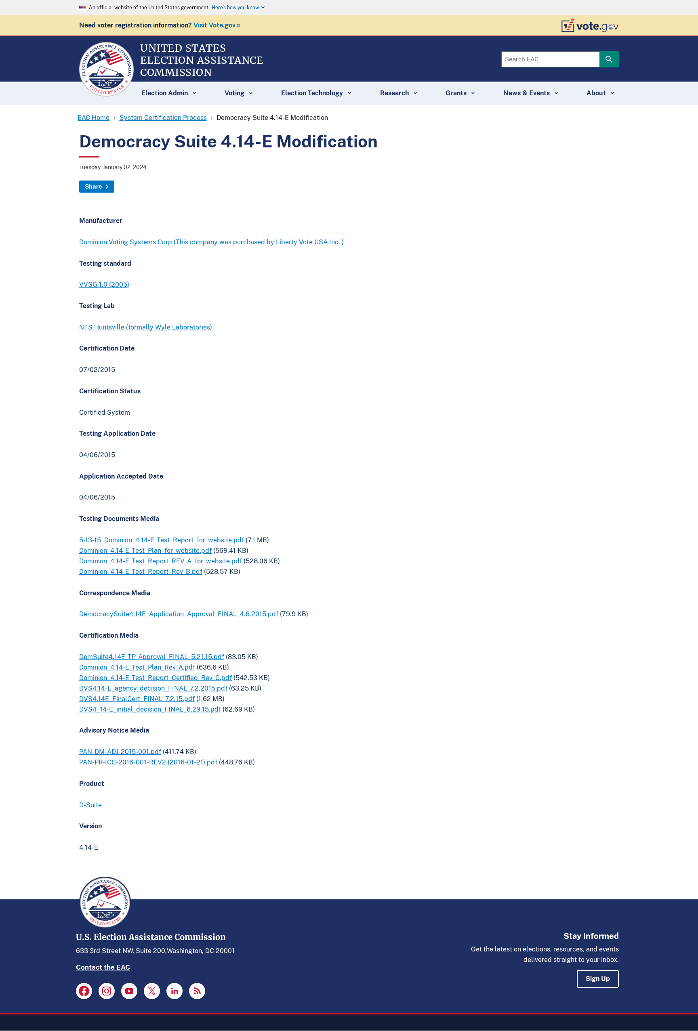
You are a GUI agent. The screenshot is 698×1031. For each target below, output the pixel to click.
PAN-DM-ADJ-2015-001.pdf (120, 752)
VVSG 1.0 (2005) (104, 284)
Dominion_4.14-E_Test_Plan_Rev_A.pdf (137, 667)
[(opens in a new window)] (84, 991)
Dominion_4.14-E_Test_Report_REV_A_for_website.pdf (160, 561)
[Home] (106, 93)
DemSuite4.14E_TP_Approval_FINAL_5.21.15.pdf (151, 657)
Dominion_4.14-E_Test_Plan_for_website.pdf (145, 550)
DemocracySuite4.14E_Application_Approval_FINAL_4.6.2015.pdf (178, 614)
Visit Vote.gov (214, 25)
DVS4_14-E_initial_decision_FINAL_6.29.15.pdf (150, 709)
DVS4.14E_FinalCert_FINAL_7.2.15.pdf (137, 699)
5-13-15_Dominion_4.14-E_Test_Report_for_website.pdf (161, 540)
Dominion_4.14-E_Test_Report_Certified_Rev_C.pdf (155, 678)
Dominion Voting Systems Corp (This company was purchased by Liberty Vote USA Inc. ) (211, 242)
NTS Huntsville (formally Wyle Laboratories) (145, 327)
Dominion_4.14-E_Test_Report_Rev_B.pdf (140, 571)
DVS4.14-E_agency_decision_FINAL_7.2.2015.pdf (153, 688)
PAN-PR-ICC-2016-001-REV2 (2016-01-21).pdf (148, 762)
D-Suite (90, 805)
